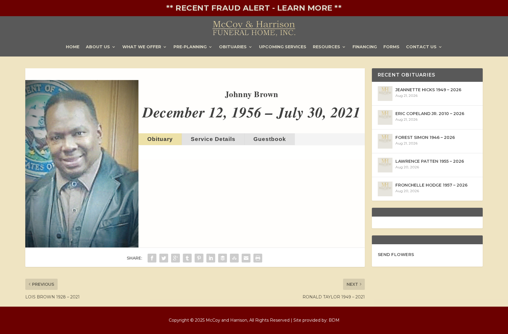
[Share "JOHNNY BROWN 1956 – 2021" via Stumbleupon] (234, 258)
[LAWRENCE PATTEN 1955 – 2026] (385, 165)
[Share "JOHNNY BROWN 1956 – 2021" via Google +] (175, 258)
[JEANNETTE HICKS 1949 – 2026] (385, 93)
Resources (326, 47)
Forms (391, 47)
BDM (334, 320)
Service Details (213, 139)
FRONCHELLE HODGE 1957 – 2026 (431, 185)
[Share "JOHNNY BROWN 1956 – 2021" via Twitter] (164, 258)
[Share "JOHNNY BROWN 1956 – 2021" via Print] (258, 258)
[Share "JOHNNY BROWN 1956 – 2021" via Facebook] (152, 258)
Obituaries (233, 47)
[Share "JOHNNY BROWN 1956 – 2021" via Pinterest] (199, 258)
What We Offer (141, 47)
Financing (364, 47)
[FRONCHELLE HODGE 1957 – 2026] (385, 189)
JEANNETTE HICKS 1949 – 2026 (428, 89)
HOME (72, 47)
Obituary (160, 139)
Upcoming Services (282, 47)
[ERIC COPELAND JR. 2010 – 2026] (385, 117)
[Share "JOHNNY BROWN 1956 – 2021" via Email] (246, 258)
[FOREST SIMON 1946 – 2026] (385, 141)
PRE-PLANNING (190, 47)
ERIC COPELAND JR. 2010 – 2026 (429, 113)
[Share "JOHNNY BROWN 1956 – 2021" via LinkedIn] (211, 258)
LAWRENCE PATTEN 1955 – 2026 (429, 161)
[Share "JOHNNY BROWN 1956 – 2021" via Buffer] (222, 258)
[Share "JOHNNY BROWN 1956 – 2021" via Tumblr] (187, 258)
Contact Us (421, 47)
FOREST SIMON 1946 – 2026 (425, 137)
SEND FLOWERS (396, 254)
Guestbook (269, 139)
